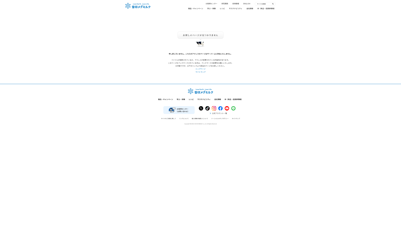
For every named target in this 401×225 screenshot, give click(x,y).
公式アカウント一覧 (219, 113)
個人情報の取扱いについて (200, 118)
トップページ (200, 69)
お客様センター (211, 3)
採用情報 (235, 3)
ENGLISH (246, 3)
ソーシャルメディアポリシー (220, 118)
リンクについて (184, 118)
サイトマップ (200, 72)
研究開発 (224, 3)
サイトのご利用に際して (168, 118)
